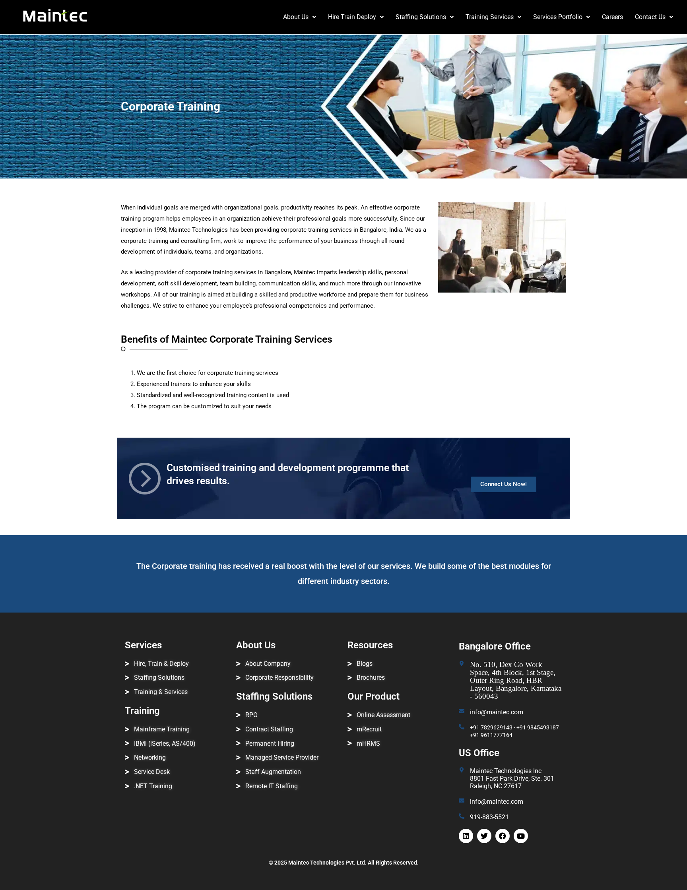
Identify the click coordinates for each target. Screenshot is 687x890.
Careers (612, 17)
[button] (299, 17)
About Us (296, 17)
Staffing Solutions (421, 17)
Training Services (490, 17)
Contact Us (650, 17)
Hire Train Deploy (352, 17)
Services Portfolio (557, 17)
